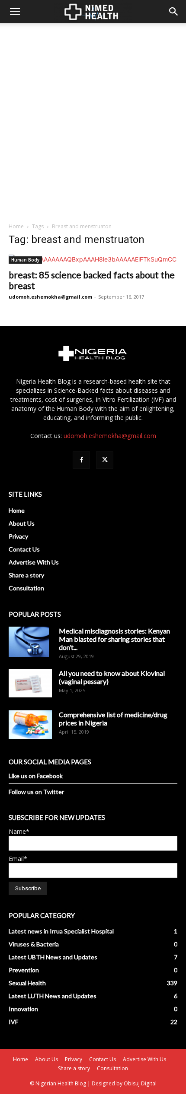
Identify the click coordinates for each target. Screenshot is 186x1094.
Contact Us (24, 549)
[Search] (174, 11)
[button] (15, 11)
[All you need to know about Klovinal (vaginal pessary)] (30, 683)
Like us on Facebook (36, 775)
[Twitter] (104, 460)
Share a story (26, 575)
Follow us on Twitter (36, 791)
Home (16, 226)
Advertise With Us (34, 562)
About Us (22, 523)
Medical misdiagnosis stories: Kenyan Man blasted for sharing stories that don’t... (114, 639)
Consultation (26, 588)
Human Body (25, 260)
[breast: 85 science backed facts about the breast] (93, 259)
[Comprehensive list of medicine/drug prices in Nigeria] (30, 724)
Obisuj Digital (140, 1083)
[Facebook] (81, 460)
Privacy (18, 536)
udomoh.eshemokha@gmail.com (50, 296)
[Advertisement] (93, 120)
